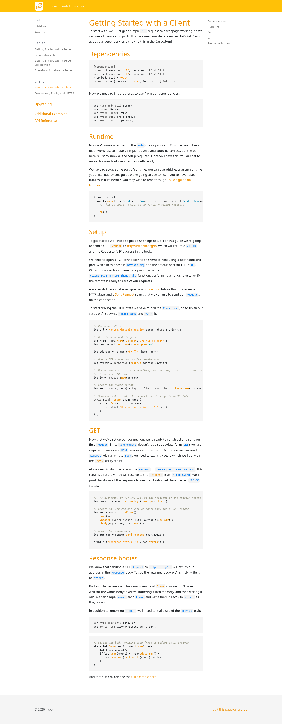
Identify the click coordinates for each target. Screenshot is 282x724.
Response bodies (219, 43)
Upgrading (43, 104)
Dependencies (217, 21)
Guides (53, 6)
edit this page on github (230, 709)
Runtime (40, 32)
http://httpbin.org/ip (142, 246)
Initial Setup (42, 26)
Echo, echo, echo (46, 55)
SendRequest (124, 294)
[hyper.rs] (39, 6)
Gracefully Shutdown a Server (54, 70)
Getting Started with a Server (53, 49)
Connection (151, 289)
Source (79, 6)
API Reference (46, 120)
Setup (211, 32)
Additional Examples (51, 114)
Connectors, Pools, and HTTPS (54, 93)
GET (210, 38)
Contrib (66, 6)
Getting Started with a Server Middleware (53, 63)
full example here (143, 677)
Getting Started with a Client (53, 87)
